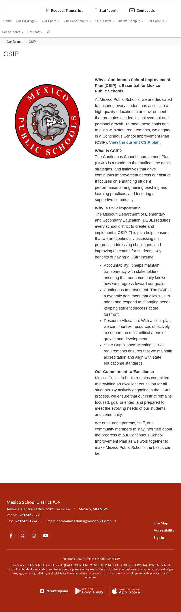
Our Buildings (26, 21)
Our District (103, 21)
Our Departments (76, 21)
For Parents (156, 21)
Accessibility (164, 530)
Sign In (159, 537)
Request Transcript (67, 10)
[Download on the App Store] (125, 591)
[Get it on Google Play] (89, 591)
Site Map (161, 523)
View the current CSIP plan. (135, 142)
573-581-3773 (30, 515)
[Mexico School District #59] (90, 3)
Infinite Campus (129, 21)
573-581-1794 (26, 521)
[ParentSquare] (54, 591)
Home (7, 21)
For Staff (34, 32)
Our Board (49, 21)
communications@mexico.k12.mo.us (86, 521)
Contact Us (145, 10)
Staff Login (108, 10)
